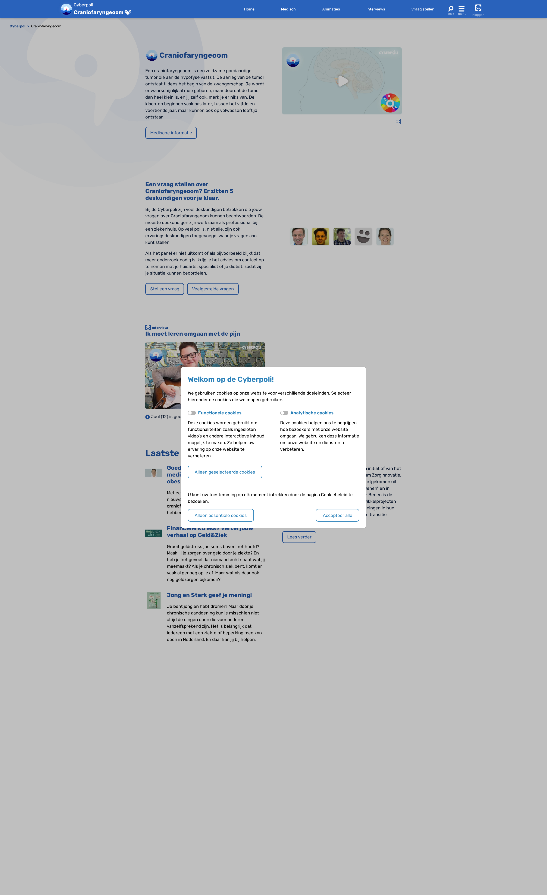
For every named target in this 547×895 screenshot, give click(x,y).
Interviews (375, 9)
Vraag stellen (422, 9)
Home (249, 9)
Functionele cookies (219, 412)
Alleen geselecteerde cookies (225, 472)
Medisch (288, 9)
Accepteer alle (337, 515)
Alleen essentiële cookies (221, 515)
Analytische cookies (312, 412)
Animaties (331, 9)
